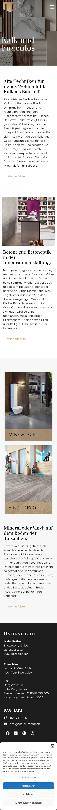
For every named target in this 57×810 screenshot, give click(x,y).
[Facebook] (7, 733)
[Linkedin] (16, 733)
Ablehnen (28, 794)
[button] (52, 746)
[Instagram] (32, 733)
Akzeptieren (28, 785)
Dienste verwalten (28, 777)
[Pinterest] (24, 733)
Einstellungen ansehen (28, 802)
